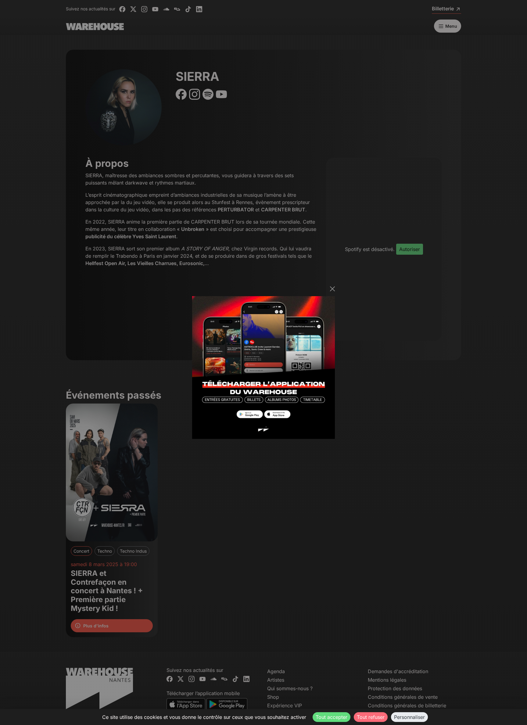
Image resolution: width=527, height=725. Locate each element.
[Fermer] (332, 289)
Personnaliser (409, 717)
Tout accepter (331, 717)
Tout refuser (371, 717)
